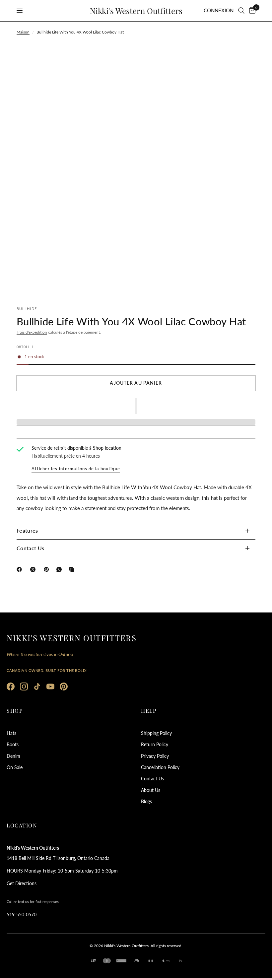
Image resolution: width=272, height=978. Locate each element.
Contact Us (30, 548)
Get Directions (21, 883)
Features (27, 530)
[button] (136, 406)
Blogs (146, 801)
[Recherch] (241, 10)
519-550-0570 (21, 914)
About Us (150, 790)
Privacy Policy (155, 756)
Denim (13, 756)
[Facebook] (21, 569)
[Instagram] (24, 686)
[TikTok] (37, 686)
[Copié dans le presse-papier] (73, 569)
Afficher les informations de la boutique (76, 468)
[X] (34, 569)
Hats (11, 733)
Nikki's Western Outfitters (136, 11)
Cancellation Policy (160, 767)
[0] (251, 10)
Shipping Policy (156, 733)
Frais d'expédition (32, 332)
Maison (23, 32)
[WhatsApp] (60, 569)
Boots (13, 744)
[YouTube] (50, 686)
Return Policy (154, 744)
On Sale (15, 767)
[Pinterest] (48, 569)
